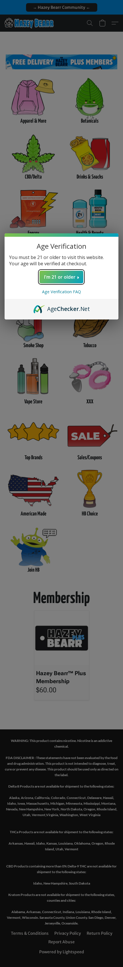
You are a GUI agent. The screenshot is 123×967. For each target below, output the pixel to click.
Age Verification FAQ (61, 291)
